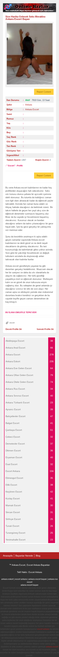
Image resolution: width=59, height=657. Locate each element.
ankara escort (52, 647)
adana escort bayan (29, 585)
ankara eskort (7, 579)
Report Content (44, 92)
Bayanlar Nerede (24, 555)
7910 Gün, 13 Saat (37, 100)
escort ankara (21, 579)
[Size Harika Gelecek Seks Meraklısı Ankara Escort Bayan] (29, 54)
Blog (38, 555)
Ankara (28, 104)
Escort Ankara (35, 572)
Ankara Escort (32, 109)
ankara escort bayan (38, 579)
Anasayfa (8, 555)
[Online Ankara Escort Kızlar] (29, 11)
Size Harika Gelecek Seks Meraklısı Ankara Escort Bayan (25, 17)
